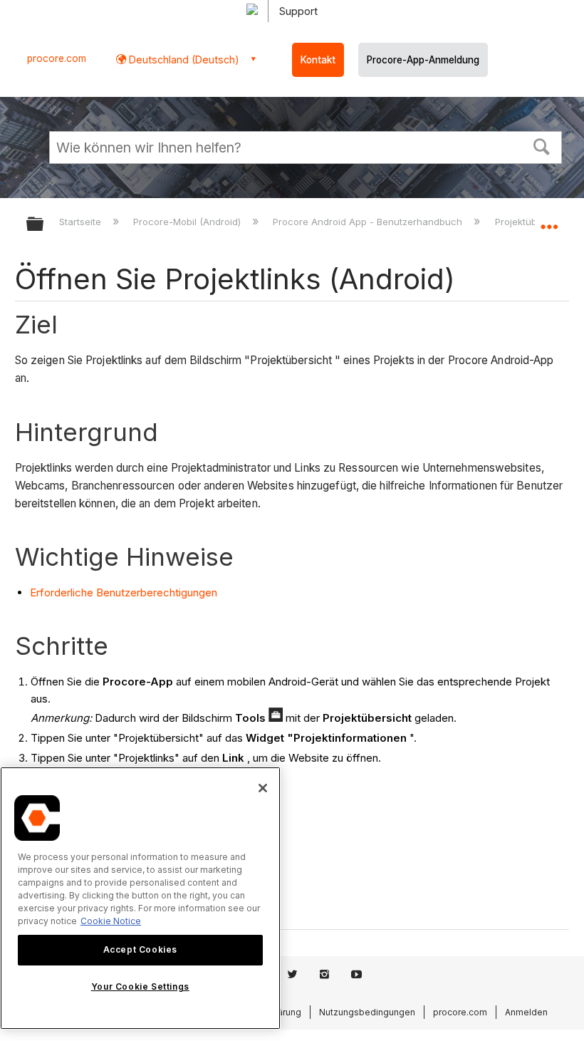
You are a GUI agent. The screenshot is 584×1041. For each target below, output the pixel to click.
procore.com (56, 58)
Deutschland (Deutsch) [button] (182, 59)
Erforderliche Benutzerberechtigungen (123, 592)
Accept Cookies (140, 949)
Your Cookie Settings (140, 986)
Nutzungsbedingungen (367, 1012)
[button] (542, 145)
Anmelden (526, 1012)
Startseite (81, 221)
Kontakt (318, 60)
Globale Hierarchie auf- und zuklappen (44, 224)
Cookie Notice (110, 921)
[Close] (262, 788)
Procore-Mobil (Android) (188, 221)
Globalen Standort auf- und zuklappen (549, 219)
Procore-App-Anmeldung (423, 60)
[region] (140, 898)
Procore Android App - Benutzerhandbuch (369, 221)
